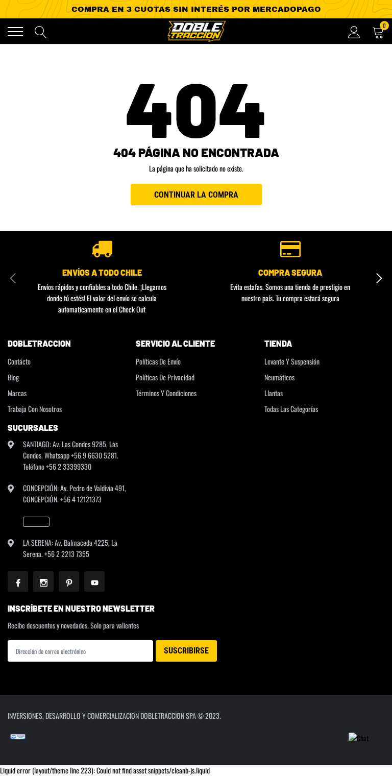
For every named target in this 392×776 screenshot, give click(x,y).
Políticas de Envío (158, 361)
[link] (36, 522)
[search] (41, 31)
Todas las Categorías (291, 408)
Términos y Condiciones (166, 392)
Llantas (273, 392)
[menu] (15, 31)
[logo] (196, 31)
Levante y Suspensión (292, 361)
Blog (13, 377)
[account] (354, 31)
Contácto (19, 361)
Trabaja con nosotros (35, 408)
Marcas (17, 392)
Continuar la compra (196, 195)
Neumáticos (279, 377)
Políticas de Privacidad (165, 377)
